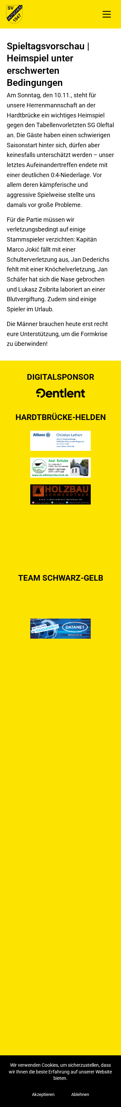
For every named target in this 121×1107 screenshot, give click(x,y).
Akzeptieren (43, 1094)
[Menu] (107, 14)
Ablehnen (80, 1094)
